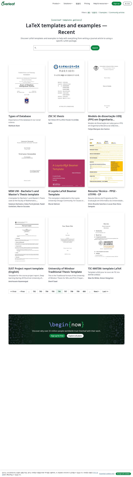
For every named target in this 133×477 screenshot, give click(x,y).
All (89, 12)
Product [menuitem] (56, 3)
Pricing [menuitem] (87, 3)
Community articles (116, 12)
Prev (22, 291)
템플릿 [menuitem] (78, 3)
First (13, 291)
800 (84, 291)
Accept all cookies (123, 474)
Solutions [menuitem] (67, 3)
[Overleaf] (8, 3)
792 (34, 291)
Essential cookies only (106, 474)
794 (46, 291)
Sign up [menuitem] (116, 3)
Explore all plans (75, 336)
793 (40, 291)
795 (53, 291)
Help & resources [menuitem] (100, 3)
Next (96, 291)
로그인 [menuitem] (127, 3)
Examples (103, 12)
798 (71, 291)
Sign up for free (57, 336)
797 (65, 291)
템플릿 (94, 12)
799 (78, 291)
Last (105, 291)
